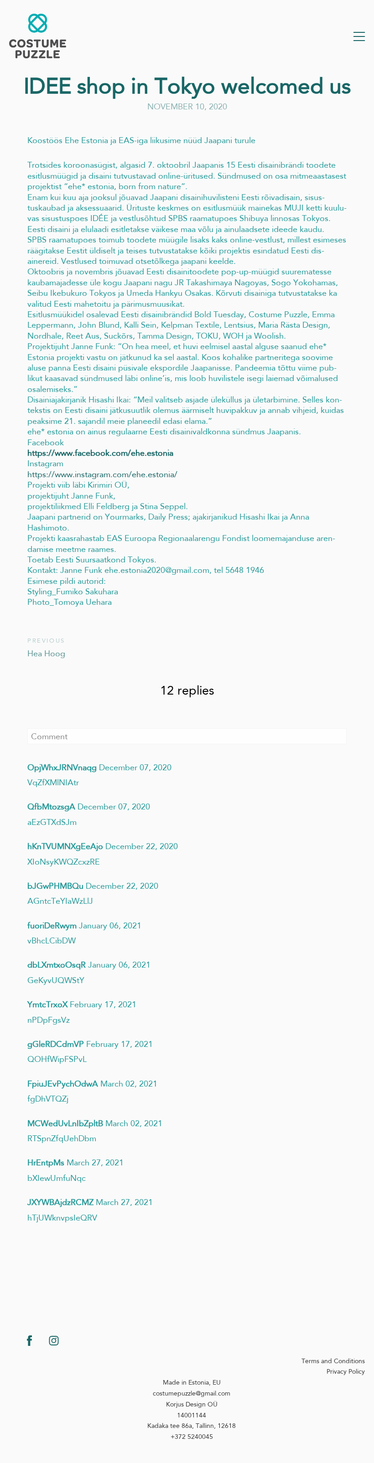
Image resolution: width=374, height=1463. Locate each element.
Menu (359, 36)
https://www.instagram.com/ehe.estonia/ (102, 474)
